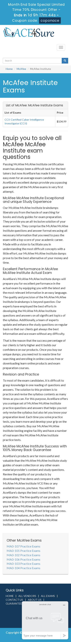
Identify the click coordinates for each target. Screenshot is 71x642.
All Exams (48, 595)
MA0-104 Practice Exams (23, 568)
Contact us (14, 599)
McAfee (21, 68)
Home (9, 68)
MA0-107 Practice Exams (23, 546)
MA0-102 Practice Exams (23, 555)
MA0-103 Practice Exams (23, 563)
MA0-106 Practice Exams (23, 559)
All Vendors (27, 595)
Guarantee (14, 603)
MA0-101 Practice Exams (23, 550)
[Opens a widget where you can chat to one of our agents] (45, 620)
